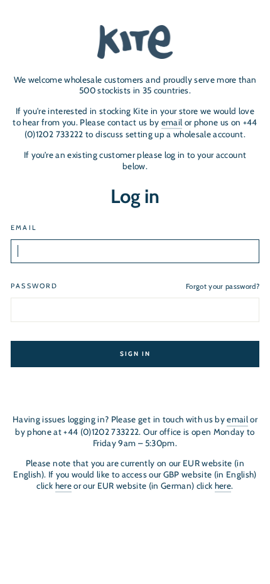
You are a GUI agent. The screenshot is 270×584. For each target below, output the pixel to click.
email (172, 122)
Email (23, 228)
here (63, 486)
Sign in (135, 354)
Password (34, 286)
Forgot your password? (222, 286)
